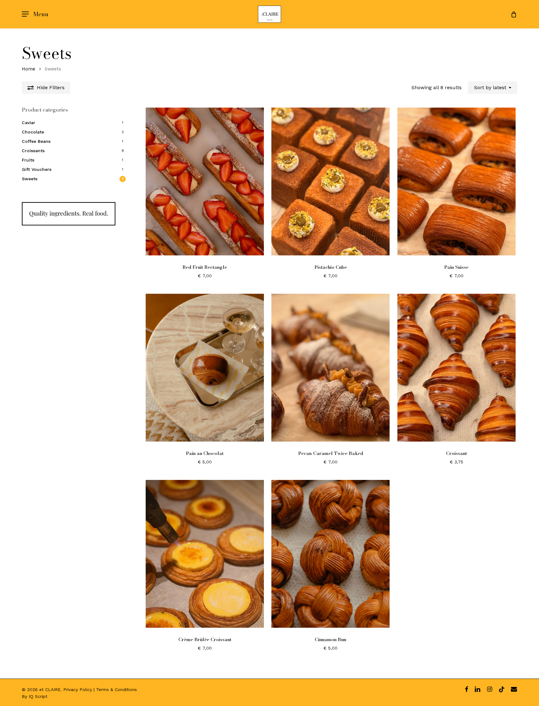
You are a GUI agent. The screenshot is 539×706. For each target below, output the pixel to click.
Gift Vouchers (36, 169)
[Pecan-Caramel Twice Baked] (330, 368)
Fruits (28, 159)
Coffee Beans (36, 141)
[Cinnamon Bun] (330, 554)
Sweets (29, 178)
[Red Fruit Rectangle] (205, 181)
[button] (35, 14)
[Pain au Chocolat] (205, 368)
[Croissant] (456, 368)
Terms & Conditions (116, 689)
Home (28, 69)
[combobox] (492, 87)
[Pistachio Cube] (330, 181)
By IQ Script (34, 696)
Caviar (28, 122)
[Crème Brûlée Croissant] (205, 554)
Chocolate (33, 131)
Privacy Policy (77, 689)
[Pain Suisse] (456, 181)
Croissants (33, 150)
